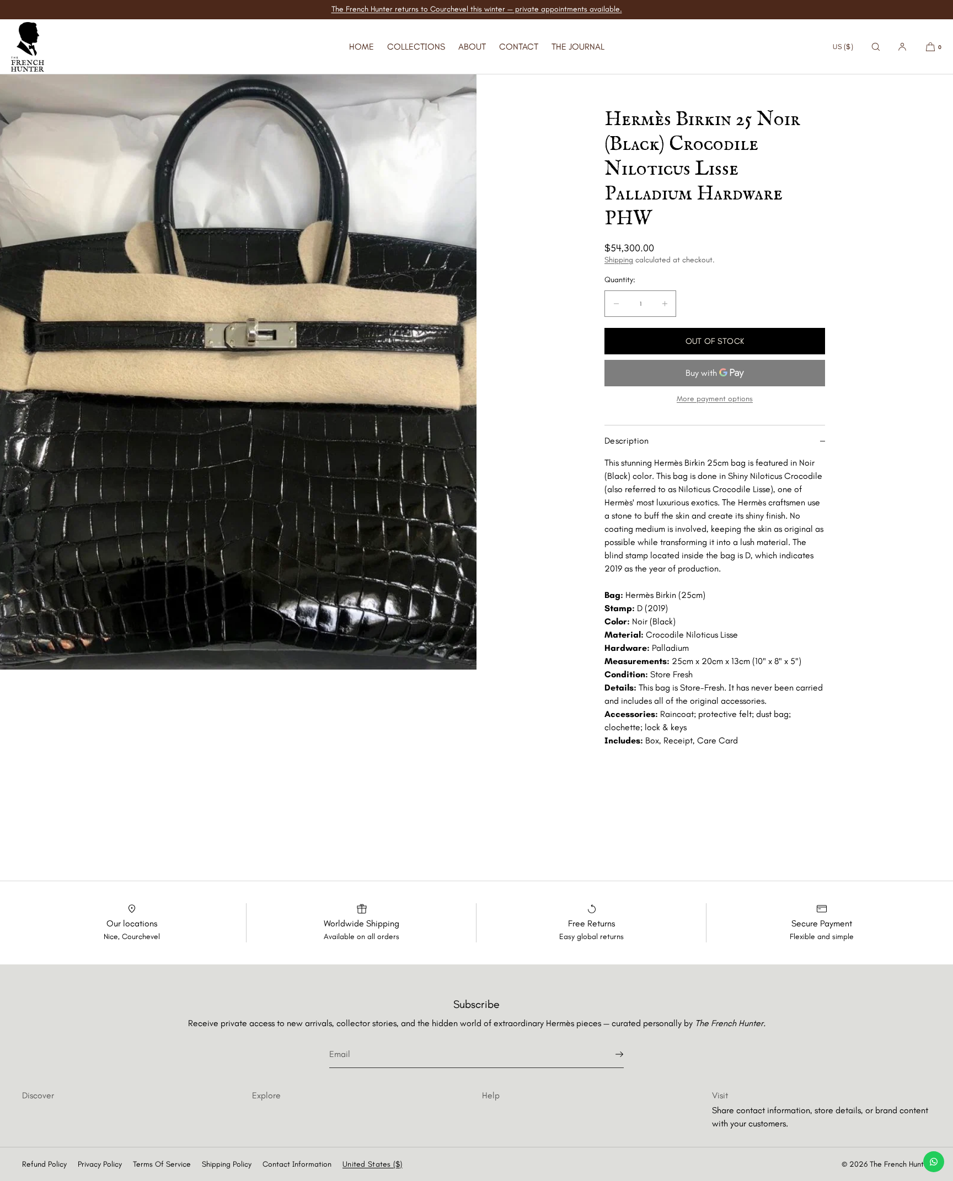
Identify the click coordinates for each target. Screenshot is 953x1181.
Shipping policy (226, 1164)
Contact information (297, 1164)
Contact (518, 46)
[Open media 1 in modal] (238, 372)
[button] (876, 46)
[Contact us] (933, 1161)
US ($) (843, 46)
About (472, 46)
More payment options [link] (715, 398)
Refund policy (44, 1164)
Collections (416, 46)
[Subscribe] (610, 1054)
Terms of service (162, 1164)
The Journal (578, 46)
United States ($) (372, 1164)
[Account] (902, 46)
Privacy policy (100, 1164)
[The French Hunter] (27, 47)
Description (626, 440)
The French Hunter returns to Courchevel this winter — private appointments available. (476, 9)
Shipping (618, 260)
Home (361, 46)
